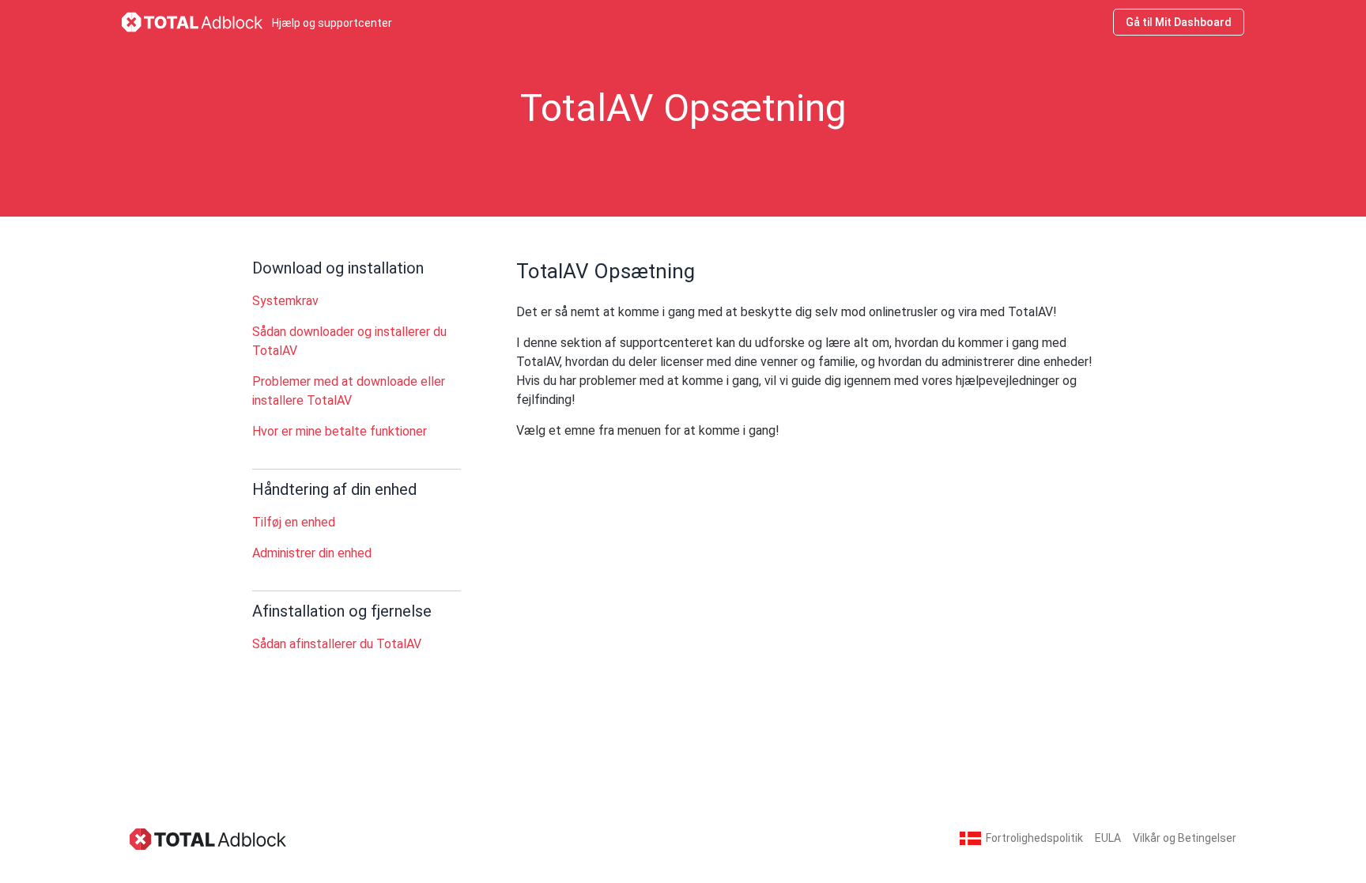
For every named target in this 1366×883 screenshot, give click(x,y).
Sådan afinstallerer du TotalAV (336, 643)
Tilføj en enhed (293, 522)
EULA (1108, 838)
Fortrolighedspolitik (1034, 838)
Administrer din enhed (312, 552)
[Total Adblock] (209, 838)
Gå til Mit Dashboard (1179, 22)
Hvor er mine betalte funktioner (339, 431)
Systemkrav (285, 300)
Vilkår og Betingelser (1184, 838)
